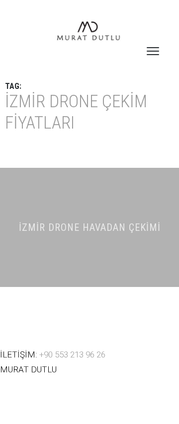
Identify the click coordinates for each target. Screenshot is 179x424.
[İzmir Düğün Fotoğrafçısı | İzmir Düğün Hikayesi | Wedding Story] (89, 32)
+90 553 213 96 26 (72, 354)
